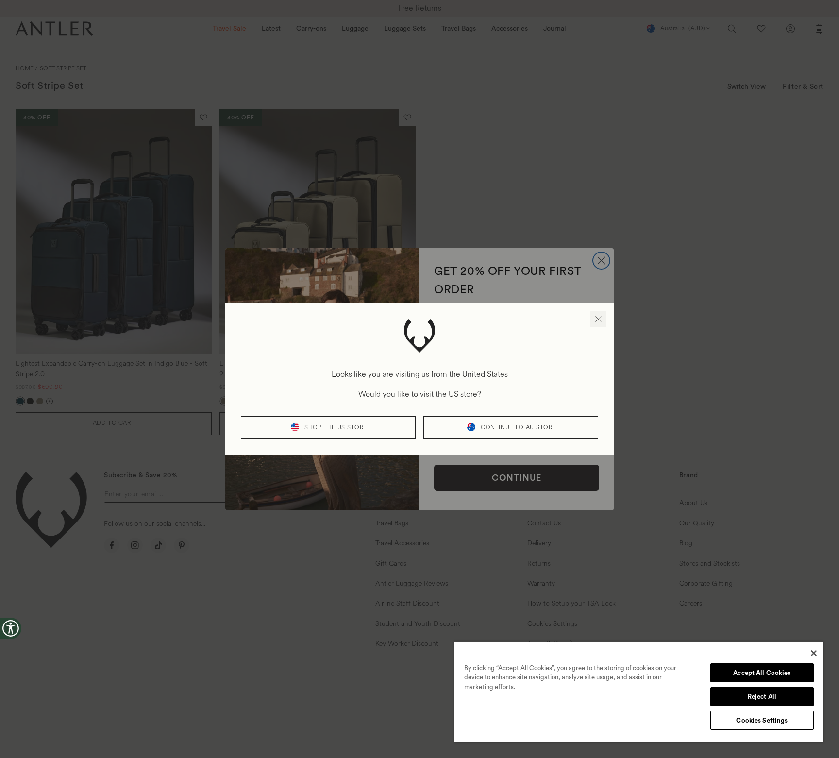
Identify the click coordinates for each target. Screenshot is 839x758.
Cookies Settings (762, 720)
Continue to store (518, 427)
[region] (638, 691)
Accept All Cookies (761, 673)
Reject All (762, 696)
